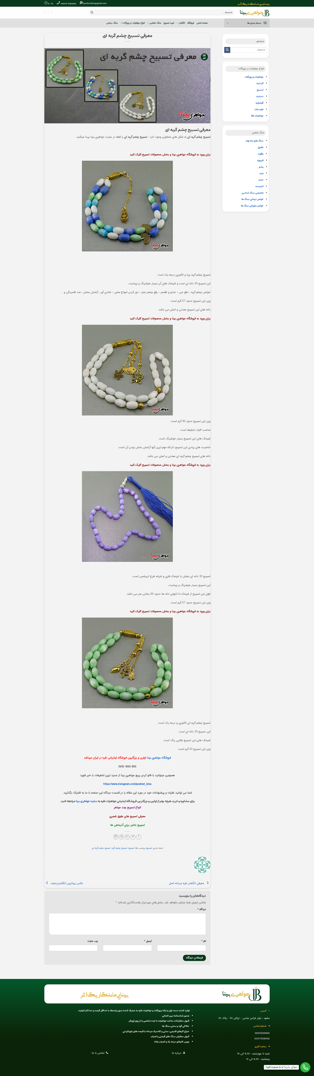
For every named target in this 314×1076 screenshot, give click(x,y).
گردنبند (259, 83)
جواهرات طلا (257, 116)
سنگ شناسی (155, 23)
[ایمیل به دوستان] (127, 837)
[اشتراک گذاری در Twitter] (133, 837)
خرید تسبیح (169, 23)
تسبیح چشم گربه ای (101, 848)
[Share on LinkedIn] (115, 837)
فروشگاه (190, 23)
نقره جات (259, 109)
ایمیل (148, 941)
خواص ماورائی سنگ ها (252, 206)
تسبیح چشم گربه (119, 848)
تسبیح (260, 90)
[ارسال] (92, 12)
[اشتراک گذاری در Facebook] (138, 837)
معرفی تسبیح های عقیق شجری (127, 816)
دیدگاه (202, 909)
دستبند (259, 96)
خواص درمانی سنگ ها (252, 199)
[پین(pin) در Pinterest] (121, 837)
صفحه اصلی (202, 23)
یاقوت (260, 154)
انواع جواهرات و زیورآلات (133, 23)
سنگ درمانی (112, 23)
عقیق (260, 147)
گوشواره (259, 103)
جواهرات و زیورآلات (254, 77)
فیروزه (260, 160)
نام (204, 941)
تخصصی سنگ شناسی (252, 193)
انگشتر (182, 23)
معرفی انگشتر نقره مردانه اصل (187, 883)
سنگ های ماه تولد (254, 141)
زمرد (261, 173)
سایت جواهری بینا (86, 801)
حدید (260, 180)
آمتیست (259, 186)
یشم (261, 167)
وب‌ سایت (92, 941)
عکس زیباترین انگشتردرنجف (66, 883)
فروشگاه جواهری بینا (159, 757)
